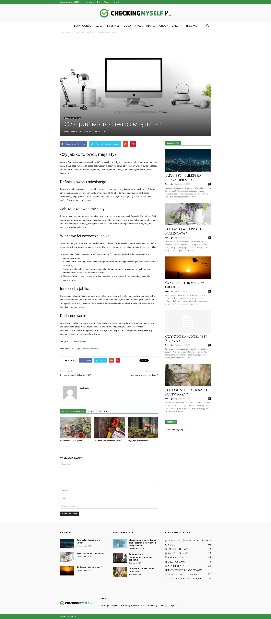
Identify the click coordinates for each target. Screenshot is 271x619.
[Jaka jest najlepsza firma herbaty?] (188, 160)
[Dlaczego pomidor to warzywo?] (109, 427)
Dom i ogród (82, 25)
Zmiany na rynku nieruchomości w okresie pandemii (140, 557)
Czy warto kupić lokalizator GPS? (75, 375)
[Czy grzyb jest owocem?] (143, 427)
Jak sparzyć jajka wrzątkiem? (144, 375)
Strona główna (89, 2)
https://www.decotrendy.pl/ (88, 348)
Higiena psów (174, 557)
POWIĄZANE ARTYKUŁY (73, 411)
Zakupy (177, 25)
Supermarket (69, 118)
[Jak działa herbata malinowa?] (188, 214)
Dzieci (99, 25)
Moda (127, 25)
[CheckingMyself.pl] (135, 13)
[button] (207, 25)
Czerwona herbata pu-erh (183, 578)
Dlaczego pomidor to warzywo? (107, 441)
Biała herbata (174, 566)
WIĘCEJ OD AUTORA (97, 411)
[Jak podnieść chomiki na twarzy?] (188, 375)
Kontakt (116, 2)
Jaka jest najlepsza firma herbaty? (183, 177)
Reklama (107, 2)
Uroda (163, 25)
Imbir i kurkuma (176, 549)
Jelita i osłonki (175, 562)
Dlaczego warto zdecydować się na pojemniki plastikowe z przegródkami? (142, 543)
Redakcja (73, 131)
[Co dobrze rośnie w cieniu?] (188, 267)
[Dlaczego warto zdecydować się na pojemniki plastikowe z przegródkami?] (120, 543)
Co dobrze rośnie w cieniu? (184, 285)
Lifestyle (113, 25)
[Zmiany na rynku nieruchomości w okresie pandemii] (120, 558)
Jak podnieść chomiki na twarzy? (186, 392)
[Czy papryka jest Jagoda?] (75, 427)
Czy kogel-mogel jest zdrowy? (186, 338)
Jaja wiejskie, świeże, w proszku (186, 540)
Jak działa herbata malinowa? (183, 231)
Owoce (78, 118)
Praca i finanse (145, 25)
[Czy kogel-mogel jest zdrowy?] (188, 321)
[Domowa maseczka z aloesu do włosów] (120, 572)
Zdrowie (191, 25)
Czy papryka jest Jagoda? (71, 441)
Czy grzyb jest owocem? (138, 441)
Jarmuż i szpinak (176, 553)
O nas (99, 2)
